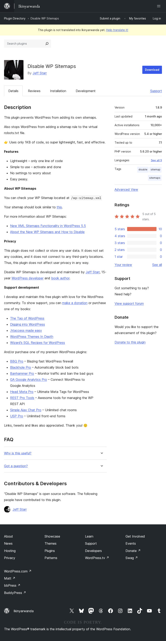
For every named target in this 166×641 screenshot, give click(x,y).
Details (13, 91)
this (59, 207)
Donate (133, 551)
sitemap (155, 169)
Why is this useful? (17, 453)
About (8, 536)
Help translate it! (117, 30)
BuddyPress (15, 593)
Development (86, 91)
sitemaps (154, 177)
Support (156, 91)
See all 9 (156, 160)
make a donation (74, 303)
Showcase (52, 536)
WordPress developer (28, 278)
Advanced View (126, 189)
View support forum (129, 303)
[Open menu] (159, 6)
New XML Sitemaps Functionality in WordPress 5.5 (48, 226)
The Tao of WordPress (27, 318)
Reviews (34, 91)
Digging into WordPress (27, 324)
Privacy (9, 558)
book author (60, 278)
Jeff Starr (40, 73)
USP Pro (16, 416)
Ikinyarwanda (24, 611)
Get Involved (135, 536)
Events (131, 543)
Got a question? (16, 466)
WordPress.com (18, 571)
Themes (50, 543)
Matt (9, 578)
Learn (89, 536)
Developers (93, 551)
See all (157, 265)
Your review (123, 265)
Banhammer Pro (22, 373)
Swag (132, 558)
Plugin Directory (15, 18)
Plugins (50, 551)
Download (152, 69)
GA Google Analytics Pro (28, 380)
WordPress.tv (97, 558)
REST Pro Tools (22, 398)
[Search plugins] (47, 44)
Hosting (10, 551)
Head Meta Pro (21, 392)
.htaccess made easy (26, 330)
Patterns (51, 558)
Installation (58, 91)
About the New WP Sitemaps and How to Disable (47, 232)
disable (142, 169)
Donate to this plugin (130, 342)
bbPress (12, 585)
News (8, 543)
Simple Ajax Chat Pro (25, 410)
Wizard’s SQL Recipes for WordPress (37, 343)
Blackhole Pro (20, 367)
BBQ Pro (16, 361)
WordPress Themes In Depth (31, 336)
